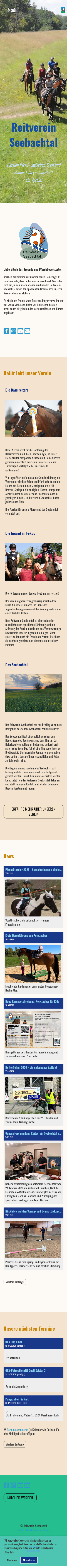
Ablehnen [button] (12, 1560)
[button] (33, 1350)
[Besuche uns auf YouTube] (20, 331)
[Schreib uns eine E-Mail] (27, 331)
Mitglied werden (20, 1497)
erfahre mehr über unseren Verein (33, 811)
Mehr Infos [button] (9, 1552)
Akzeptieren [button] (29, 1560)
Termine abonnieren (17, 1430)
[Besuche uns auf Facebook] (6, 331)
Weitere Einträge (15, 1282)
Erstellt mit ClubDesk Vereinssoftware (34, 1530)
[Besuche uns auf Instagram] (13, 331)
